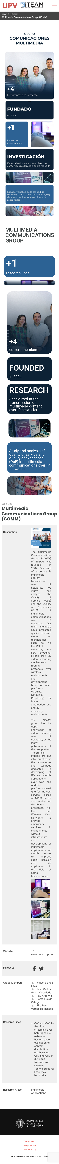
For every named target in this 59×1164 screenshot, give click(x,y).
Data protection (29, 1145)
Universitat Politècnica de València (33, 1156)
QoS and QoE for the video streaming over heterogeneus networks (44, 1030)
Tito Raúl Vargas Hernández (42, 1007)
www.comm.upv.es (42, 954)
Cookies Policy (29, 1149)
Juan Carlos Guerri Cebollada (41, 991)
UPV (4, 14)
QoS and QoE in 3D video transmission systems (43, 1060)
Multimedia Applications (38, 1091)
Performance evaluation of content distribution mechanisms (42, 1046)
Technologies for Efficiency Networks (44, 1072)
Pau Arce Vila (45, 995)
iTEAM (14, 14)
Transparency (29, 1141)
